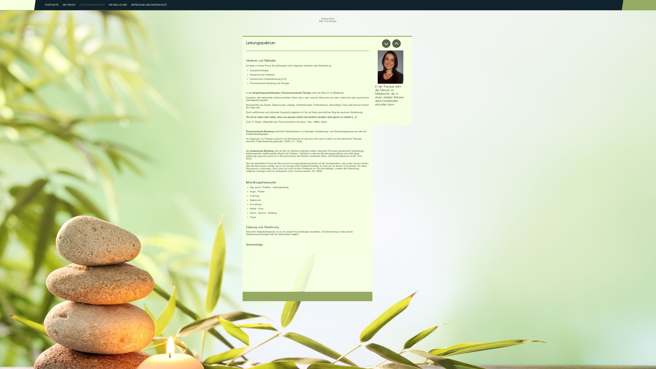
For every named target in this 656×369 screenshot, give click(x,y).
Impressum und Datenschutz (149, 5)
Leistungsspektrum (92, 5)
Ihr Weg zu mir (118, 5)
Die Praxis (69, 5)
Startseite (52, 5)
